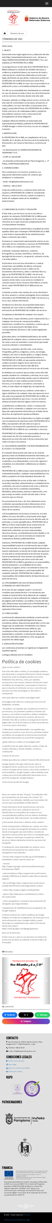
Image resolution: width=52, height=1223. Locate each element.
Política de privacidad (16, 1061)
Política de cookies (15, 1071)
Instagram (27, 1021)
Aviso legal (12, 1064)
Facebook (11, 1015)
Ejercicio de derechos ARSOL (19, 1068)
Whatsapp (43, 1015)
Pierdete (27, 1215)
